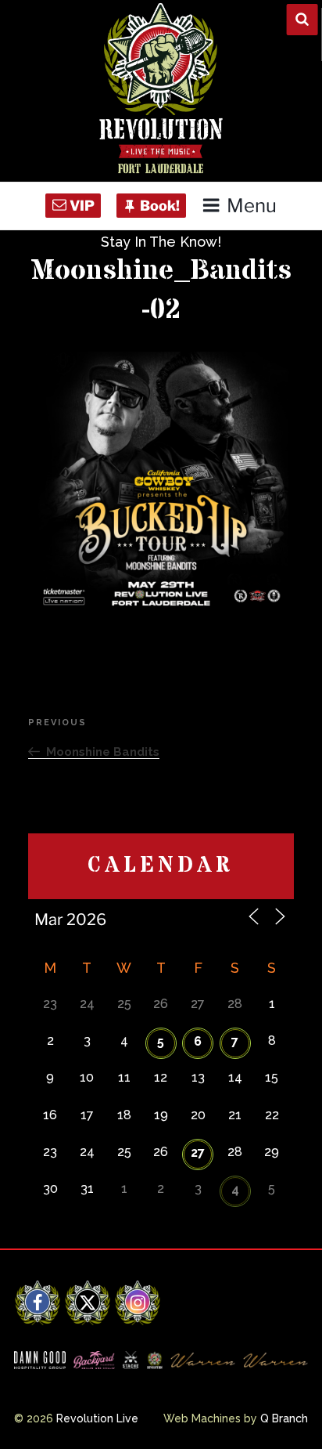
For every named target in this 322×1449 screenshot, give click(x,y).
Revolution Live (97, 1418)
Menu (251, 205)
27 (198, 1152)
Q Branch (284, 1418)
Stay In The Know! (161, 241)
